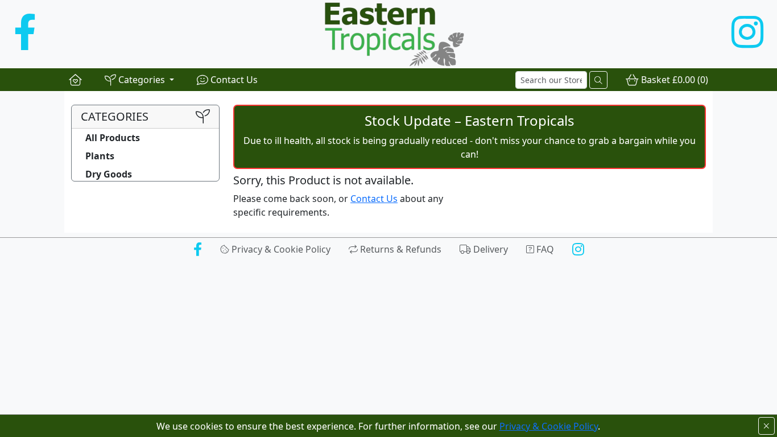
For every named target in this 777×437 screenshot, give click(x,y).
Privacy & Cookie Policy (548, 426)
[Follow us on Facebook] (25, 34)
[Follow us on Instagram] (747, 34)
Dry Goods (108, 174)
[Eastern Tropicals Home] (384, 34)
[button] (139, 79)
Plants (99, 156)
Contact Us (374, 198)
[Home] (75, 79)
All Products (112, 137)
